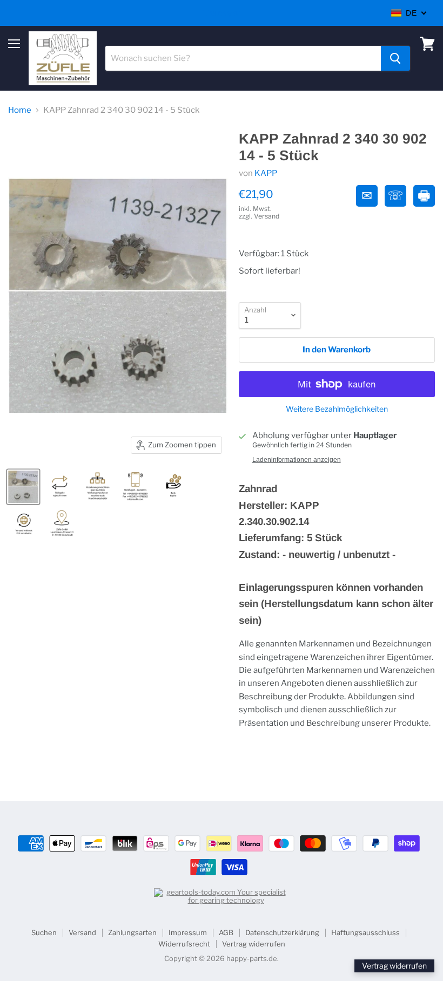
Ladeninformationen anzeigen (296, 460)
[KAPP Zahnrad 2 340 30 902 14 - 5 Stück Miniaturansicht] (23, 486)
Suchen (44, 932)
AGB (226, 932)
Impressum (188, 932)
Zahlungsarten (132, 932)
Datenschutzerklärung (282, 932)
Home (19, 110)
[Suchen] (395, 58)
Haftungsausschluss (365, 932)
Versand (82, 932)
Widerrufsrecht (184, 943)
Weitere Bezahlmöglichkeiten (337, 409)
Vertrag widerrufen (253, 943)
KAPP (265, 173)
